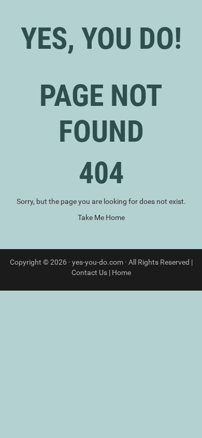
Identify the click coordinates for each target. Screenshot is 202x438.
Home (121, 272)
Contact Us (89, 272)
